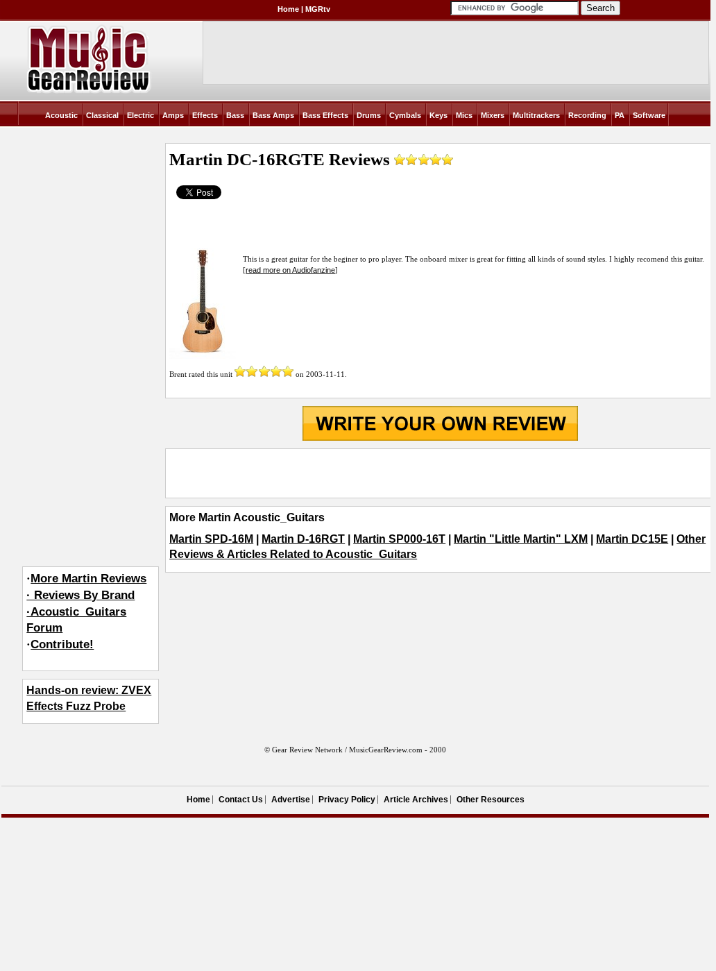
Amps (173, 115)
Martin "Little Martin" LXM (521, 539)
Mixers (492, 115)
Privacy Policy (346, 799)
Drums (369, 115)
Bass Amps (273, 115)
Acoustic (61, 115)
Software (649, 115)
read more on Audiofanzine (290, 270)
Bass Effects (325, 115)
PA (619, 115)
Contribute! (62, 644)
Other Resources (491, 799)
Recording (587, 115)
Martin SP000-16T (399, 539)
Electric (140, 115)
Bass (235, 115)
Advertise (290, 799)
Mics (464, 115)
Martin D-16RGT (303, 539)
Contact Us (241, 799)
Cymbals (405, 115)
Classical (102, 115)
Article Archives (416, 799)
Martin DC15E (632, 539)
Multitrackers (536, 115)
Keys (438, 115)
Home (288, 9)
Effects (205, 115)
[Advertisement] (440, 473)
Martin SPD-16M (211, 539)
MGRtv (317, 9)
